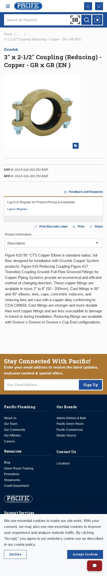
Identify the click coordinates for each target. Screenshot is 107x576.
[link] (20, 34)
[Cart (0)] (99, 6)
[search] (86, 20)
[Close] (15, 554)
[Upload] (97, 20)
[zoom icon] (76, 146)
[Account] (88, 6)
